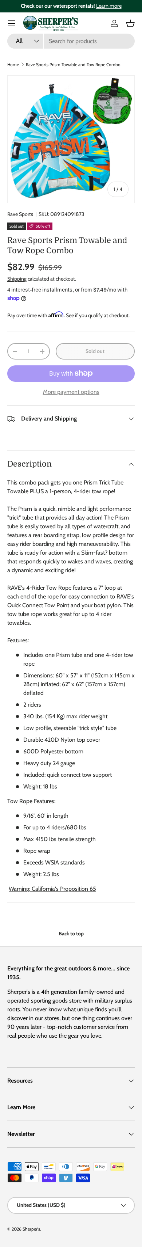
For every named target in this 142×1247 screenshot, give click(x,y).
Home (13, 64)
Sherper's (31, 1229)
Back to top (71, 933)
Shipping (17, 278)
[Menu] (12, 23)
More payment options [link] (71, 391)
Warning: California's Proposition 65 (52, 888)
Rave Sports (20, 214)
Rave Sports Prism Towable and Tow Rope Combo (73, 64)
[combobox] (71, 41)
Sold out (95, 351)
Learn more (109, 6)
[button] (130, 23)
